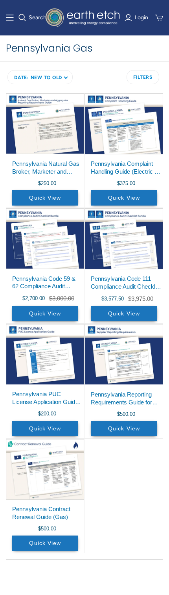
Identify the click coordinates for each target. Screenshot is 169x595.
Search (37, 17)
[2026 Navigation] (10, 18)
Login (141, 17)
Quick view (45, 198)
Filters (142, 77)
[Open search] (22, 18)
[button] (40, 77)
